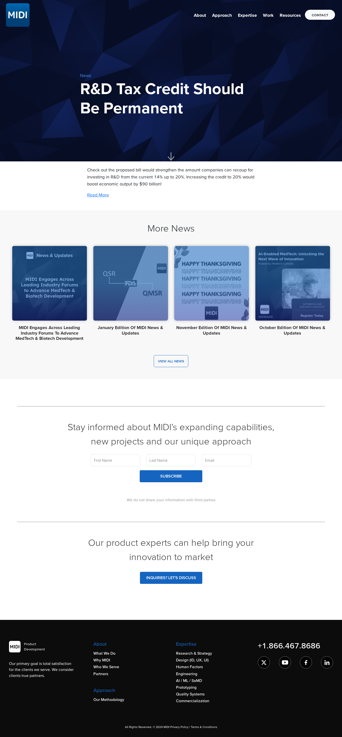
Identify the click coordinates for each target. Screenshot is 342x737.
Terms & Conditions (204, 726)
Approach (222, 15)
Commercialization (192, 700)
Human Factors (189, 666)
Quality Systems (190, 694)
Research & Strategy (194, 653)
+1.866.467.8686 (289, 645)
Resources (290, 15)
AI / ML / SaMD (189, 680)
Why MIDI (101, 660)
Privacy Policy (179, 726)
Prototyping (186, 687)
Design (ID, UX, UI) (192, 660)
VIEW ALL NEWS (171, 361)
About (200, 15)
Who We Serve (106, 666)
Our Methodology (108, 699)
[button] (200, 15)
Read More (98, 194)
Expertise (247, 15)
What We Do (104, 653)
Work (268, 15)
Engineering (186, 673)
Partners (100, 673)
